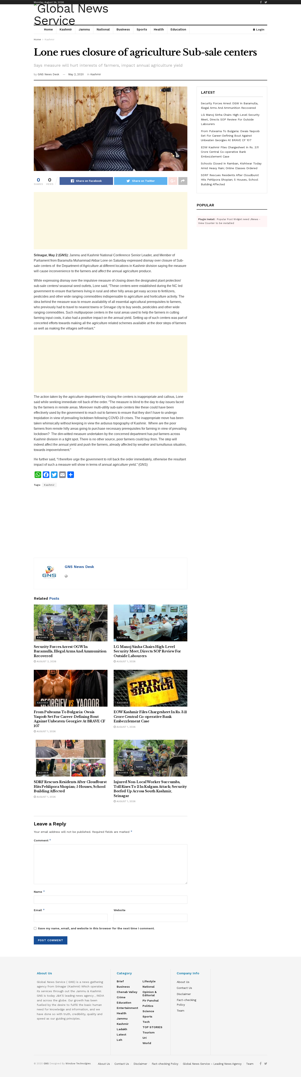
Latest (121, 1034)
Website (120, 910)
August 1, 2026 (126, 661)
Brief (120, 981)
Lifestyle (149, 981)
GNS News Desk (48, 74)
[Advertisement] (110, 220)
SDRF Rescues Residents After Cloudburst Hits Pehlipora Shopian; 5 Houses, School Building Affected (70, 786)
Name (39, 892)
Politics (148, 1005)
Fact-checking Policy (165, 1063)
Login (259, 29)
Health (159, 29)
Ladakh (122, 1029)
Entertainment (127, 1008)
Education (178, 29)
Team (180, 1010)
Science (148, 1011)
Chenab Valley (127, 992)
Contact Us (184, 987)
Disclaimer (184, 994)
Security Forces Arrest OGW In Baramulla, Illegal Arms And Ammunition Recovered (70, 651)
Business (123, 29)
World (147, 1043)
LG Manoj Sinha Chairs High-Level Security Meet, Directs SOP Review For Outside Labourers (147, 651)
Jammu (84, 29)
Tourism (149, 1032)
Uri (145, 1037)
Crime (121, 997)
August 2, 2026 (46, 661)
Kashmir (66, 29)
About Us (183, 982)
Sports (142, 29)
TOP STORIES (152, 1027)
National (103, 29)
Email (39, 910)
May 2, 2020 (76, 74)
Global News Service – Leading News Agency (212, 1063)
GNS (46, 1063)
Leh (119, 1039)
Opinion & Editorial (150, 993)
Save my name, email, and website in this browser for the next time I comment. (96, 928)
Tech (146, 1021)
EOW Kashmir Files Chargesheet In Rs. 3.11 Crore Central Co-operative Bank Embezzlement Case (150, 716)
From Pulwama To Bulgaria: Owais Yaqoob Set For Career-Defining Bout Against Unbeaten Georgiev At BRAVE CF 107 (230, 135)
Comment (42, 840)
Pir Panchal (151, 1000)
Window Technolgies (78, 1063)
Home (48, 29)
